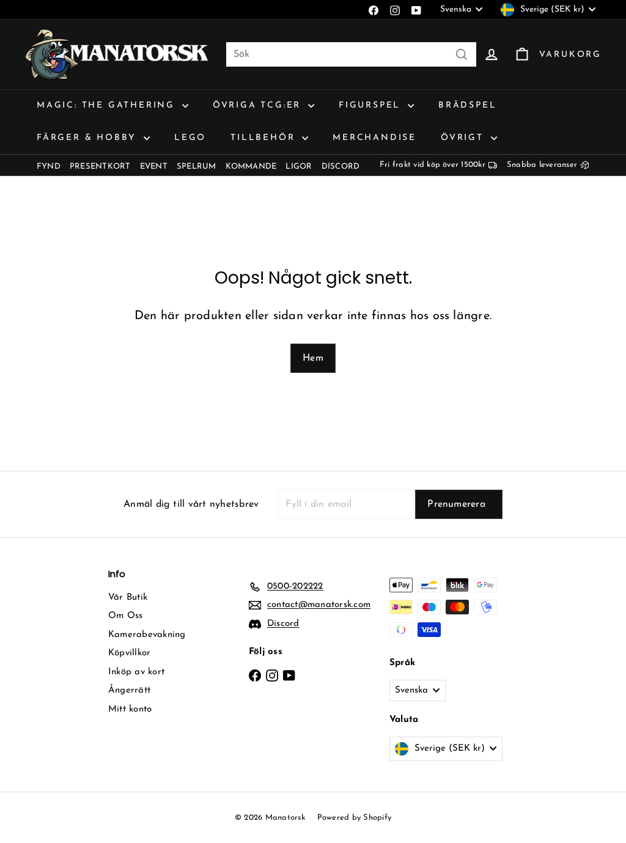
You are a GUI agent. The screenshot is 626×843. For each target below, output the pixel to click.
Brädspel (467, 105)
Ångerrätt (129, 690)
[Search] (461, 54)
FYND (49, 167)
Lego (190, 137)
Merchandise (374, 137)
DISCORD (341, 167)
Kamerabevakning (147, 634)
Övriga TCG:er (259, 105)
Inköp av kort (136, 672)
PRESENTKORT (100, 167)
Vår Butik (127, 597)
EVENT (154, 167)
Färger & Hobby (89, 137)
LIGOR (298, 167)
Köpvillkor (129, 653)
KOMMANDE (251, 167)
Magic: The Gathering (108, 105)
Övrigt (464, 137)
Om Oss (125, 615)
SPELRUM (196, 167)
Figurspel (372, 105)
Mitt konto (130, 709)
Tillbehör (264, 137)
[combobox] (351, 54)
